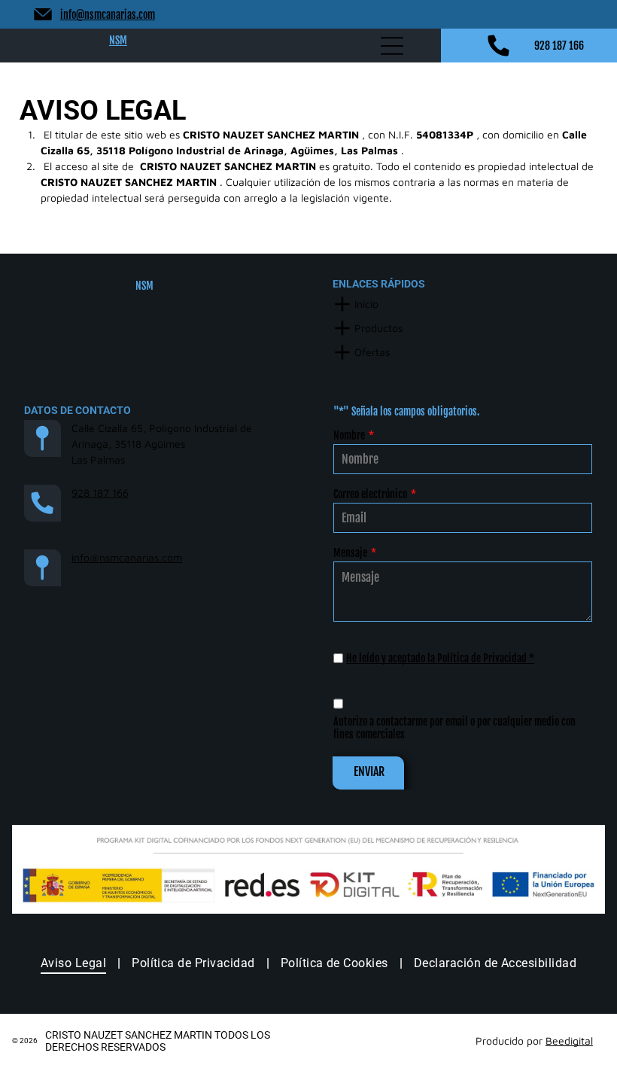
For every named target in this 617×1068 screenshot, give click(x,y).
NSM (118, 40)
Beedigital (569, 1040)
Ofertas (372, 351)
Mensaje (350, 552)
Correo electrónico (370, 494)
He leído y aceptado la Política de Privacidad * (440, 658)
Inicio (366, 303)
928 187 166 (559, 45)
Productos (378, 327)
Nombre (349, 435)
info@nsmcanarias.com (107, 14)
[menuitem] (74, 963)
